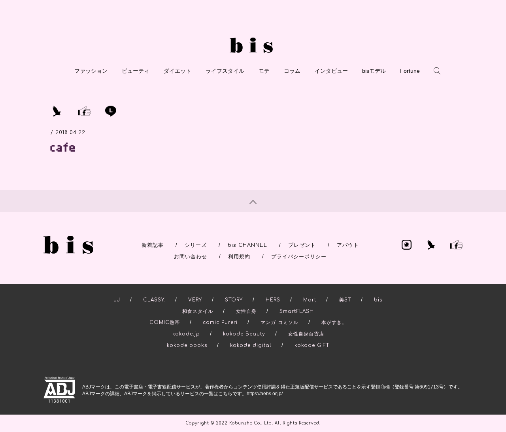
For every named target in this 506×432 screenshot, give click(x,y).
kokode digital (251, 345)
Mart (309, 300)
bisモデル (374, 71)
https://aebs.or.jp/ (265, 393)
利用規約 (239, 257)
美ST (345, 300)
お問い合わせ (190, 257)
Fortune (410, 71)
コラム (292, 71)
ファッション (91, 71)
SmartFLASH (296, 311)
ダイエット (177, 71)
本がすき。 (334, 322)
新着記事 (153, 245)
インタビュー (331, 71)
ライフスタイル (225, 71)
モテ (264, 71)
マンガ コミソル (279, 322)
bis (378, 300)
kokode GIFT (312, 345)
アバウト (348, 245)
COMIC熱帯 (164, 322)
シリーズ (196, 245)
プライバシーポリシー (299, 257)
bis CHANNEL (247, 245)
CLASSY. (154, 300)
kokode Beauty (244, 334)
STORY (234, 300)
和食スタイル (197, 311)
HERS (273, 300)
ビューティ (135, 71)
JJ (117, 300)
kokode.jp (186, 334)
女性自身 (246, 311)
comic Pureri (220, 322)
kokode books (187, 345)
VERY (195, 300)
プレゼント (302, 245)
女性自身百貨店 (306, 334)
